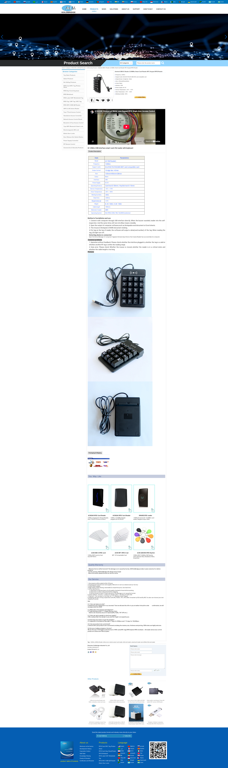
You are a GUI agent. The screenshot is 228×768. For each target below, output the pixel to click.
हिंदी (118, 1)
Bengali (183, 1)
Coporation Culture (85, 751)
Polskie (135, 1)
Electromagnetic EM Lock (71, 130)
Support (136, 9)
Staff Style (82, 753)
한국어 (73, 1)
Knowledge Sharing (85, 756)
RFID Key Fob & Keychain (71, 90)
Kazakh (213, 1)
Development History (85, 748)
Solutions (114, 9)
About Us (125, 9)
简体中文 (18, 1)
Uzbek (222, 1)
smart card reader (118, 642)
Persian (126, 1)
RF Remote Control (69, 144)
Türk (111, 1)
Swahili (204, 1)
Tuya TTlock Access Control (72, 112)
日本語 (64, 1)
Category (68, 67)
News (104, 9)
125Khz (92, 642)
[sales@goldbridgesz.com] (96, 652)
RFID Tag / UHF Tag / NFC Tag (72, 101)
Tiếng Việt (144, 1)
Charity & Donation (85, 758)
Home (84, 9)
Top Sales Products (69, 75)
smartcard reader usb (137, 642)
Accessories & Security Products (73, 147)
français (45, 1)
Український (193, 1)
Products (94, 9)
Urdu (174, 1)
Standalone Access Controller (73, 115)
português (101, 1)
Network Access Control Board (73, 119)
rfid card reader (127, 642)
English (9, 1)
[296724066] (93, 652)
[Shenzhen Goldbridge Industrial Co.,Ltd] (68, 13)
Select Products (68, 78)
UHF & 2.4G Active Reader (71, 108)
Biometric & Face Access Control (73, 123)
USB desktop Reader (92, 67)
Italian (81, 1)
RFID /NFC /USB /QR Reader (79, 67)
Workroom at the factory (86, 746)
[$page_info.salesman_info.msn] (88, 652)
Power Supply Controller (71, 140)
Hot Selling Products (70, 82)
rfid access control (108, 642)
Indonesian (155, 1)
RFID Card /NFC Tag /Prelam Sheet (72, 86)
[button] (113, 58)
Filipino (166, 1)
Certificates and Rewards (87, 760)
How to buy (148, 9)
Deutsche (91, 1)
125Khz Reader (99, 642)
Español (55, 1)
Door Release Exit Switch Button (73, 137)
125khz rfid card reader (149, 642)
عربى (37, 1)
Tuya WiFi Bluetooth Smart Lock (73, 126)
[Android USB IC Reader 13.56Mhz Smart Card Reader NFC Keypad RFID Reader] (100, 83)
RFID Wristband (68, 94)
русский (28, 1)
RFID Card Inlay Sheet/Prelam (107, 751)
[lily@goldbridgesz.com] (91, 652)
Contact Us (161, 9)
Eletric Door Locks (69, 133)
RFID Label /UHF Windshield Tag (73, 98)
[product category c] (114, 37)
